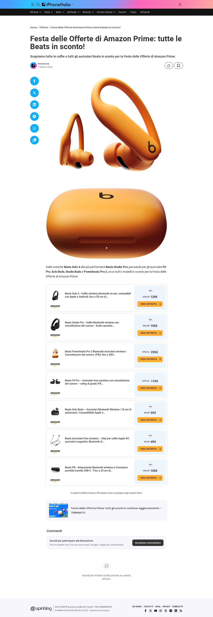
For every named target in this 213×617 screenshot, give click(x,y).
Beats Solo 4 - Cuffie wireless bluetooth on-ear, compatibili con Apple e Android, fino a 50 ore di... (98, 295)
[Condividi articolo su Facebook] (34, 81)
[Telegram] (171, 610)
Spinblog (72, 607)
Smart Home (105, 12)
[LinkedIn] (176, 610)
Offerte (145, 12)
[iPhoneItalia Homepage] (56, 4)
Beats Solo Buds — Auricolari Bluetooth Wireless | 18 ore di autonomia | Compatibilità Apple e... (98, 411)
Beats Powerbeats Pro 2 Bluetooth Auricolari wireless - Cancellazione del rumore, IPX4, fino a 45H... (96, 353)
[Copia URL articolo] (34, 140)
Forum (122, 12)
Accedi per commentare (148, 542)
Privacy (166, 606)
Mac (58, 12)
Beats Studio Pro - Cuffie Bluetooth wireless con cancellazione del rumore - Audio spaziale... (92, 324)
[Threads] (166, 610)
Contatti (148, 606)
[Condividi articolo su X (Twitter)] (34, 93)
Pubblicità (177, 606)
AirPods (72, 12)
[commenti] (169, 65)
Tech (133, 12)
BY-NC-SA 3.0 (81, 610)
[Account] (180, 4)
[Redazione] (33, 65)
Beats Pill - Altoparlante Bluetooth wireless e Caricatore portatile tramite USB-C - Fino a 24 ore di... (96, 469)
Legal (158, 606)
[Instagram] (161, 610)
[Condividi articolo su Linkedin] (34, 104)
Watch (87, 12)
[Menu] (32, 4)
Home (33, 27)
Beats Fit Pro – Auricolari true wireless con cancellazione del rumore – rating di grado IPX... (97, 382)
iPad (47, 12)
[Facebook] (145, 610)
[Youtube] (156, 610)
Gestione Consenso (99, 610)
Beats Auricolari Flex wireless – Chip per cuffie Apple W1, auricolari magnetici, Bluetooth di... (97, 440)
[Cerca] (38, 4)
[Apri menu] (72, 4)
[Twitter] (151, 610)
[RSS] (181, 610)
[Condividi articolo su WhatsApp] (34, 128)
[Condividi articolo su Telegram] (34, 116)
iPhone (34, 12)
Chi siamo (137, 606)
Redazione (43, 63)
